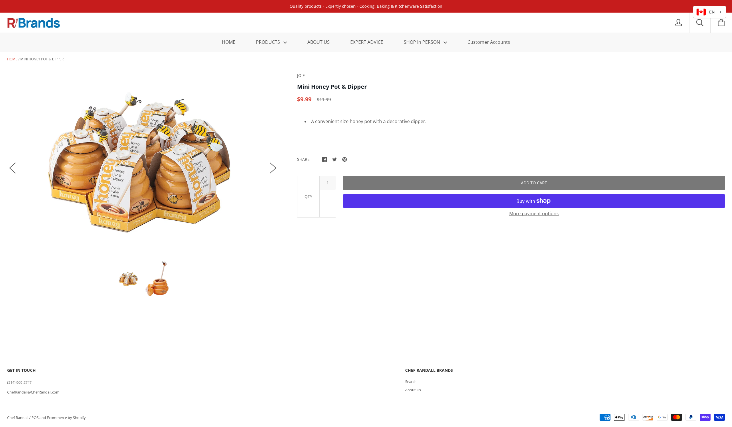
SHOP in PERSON (422, 42)
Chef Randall (18, 417)
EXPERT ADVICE (366, 42)
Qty (308, 196)
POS (35, 417)
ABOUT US (318, 42)
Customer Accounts (489, 42)
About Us (413, 389)
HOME (228, 42)
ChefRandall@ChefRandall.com (33, 392)
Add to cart (534, 182)
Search (411, 381)
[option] (142, 162)
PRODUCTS (268, 42)
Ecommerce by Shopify (66, 417)
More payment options (534, 213)
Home (12, 59)
